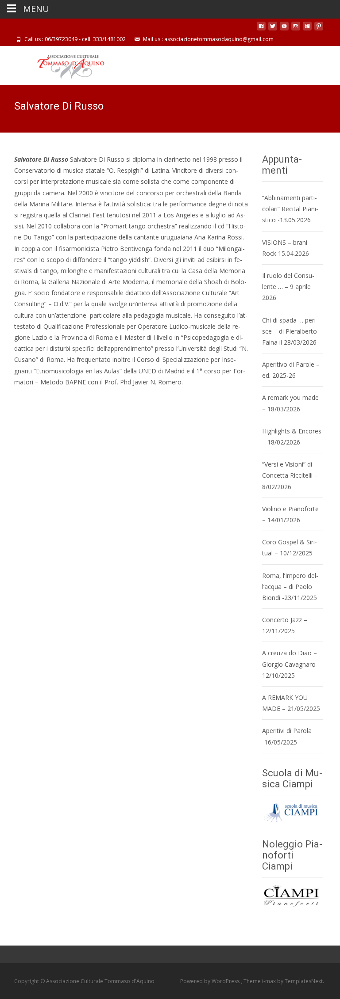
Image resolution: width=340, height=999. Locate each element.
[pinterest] (318, 29)
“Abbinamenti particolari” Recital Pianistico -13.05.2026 (290, 209)
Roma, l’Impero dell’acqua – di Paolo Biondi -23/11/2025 (290, 586)
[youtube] (284, 29)
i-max (269, 981)
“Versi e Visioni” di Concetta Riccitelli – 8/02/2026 (290, 475)
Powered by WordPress (210, 981)
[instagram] (295, 29)
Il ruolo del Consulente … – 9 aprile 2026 (288, 286)
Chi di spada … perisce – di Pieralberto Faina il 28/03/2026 (290, 331)
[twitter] (272, 29)
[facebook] (261, 29)
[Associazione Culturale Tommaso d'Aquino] (64, 63)
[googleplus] (307, 29)
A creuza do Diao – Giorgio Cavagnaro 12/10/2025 (289, 664)
